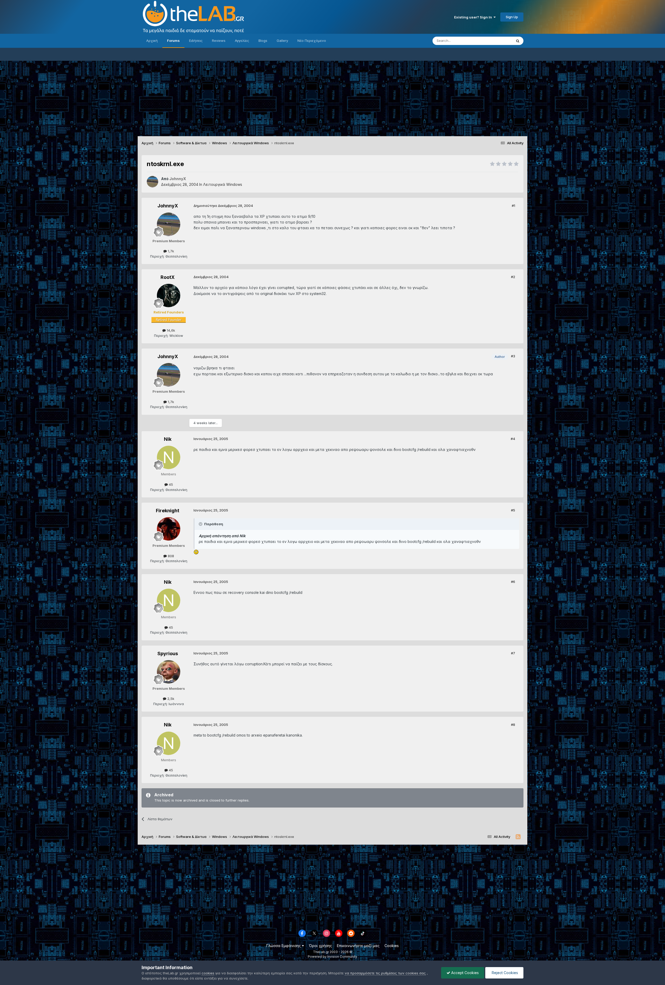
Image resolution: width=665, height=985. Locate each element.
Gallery (282, 40)
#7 (513, 653)
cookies (208, 973)
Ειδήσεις (196, 40)
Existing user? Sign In (474, 17)
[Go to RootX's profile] (168, 295)
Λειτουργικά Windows (222, 184)
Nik (167, 439)
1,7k (170, 251)
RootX (168, 277)
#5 (513, 510)
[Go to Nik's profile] (168, 457)
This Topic (497, 41)
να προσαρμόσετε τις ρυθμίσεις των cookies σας (385, 973)
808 (170, 556)
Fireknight (167, 510)
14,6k (170, 330)
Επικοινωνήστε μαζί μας (358, 945)
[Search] (517, 41)
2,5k (170, 699)
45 (170, 484)
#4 (513, 439)
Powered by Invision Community (332, 956)
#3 (513, 356)
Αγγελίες (242, 40)
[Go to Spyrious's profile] (168, 672)
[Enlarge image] (196, 551)
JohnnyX (167, 205)
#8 (513, 725)
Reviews (218, 40)
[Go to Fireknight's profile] (168, 529)
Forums (173, 40)
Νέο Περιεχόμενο (311, 40)
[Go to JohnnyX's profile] (152, 181)
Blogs (262, 40)
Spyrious (167, 653)
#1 (513, 205)
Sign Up (512, 17)
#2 (513, 277)
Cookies (391, 945)
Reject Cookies (504, 972)
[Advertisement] (332, 97)
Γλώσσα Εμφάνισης (284, 945)
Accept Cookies (464, 972)
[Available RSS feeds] (518, 836)
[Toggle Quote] (201, 524)
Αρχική (152, 40)
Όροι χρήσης (320, 945)
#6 (513, 582)
